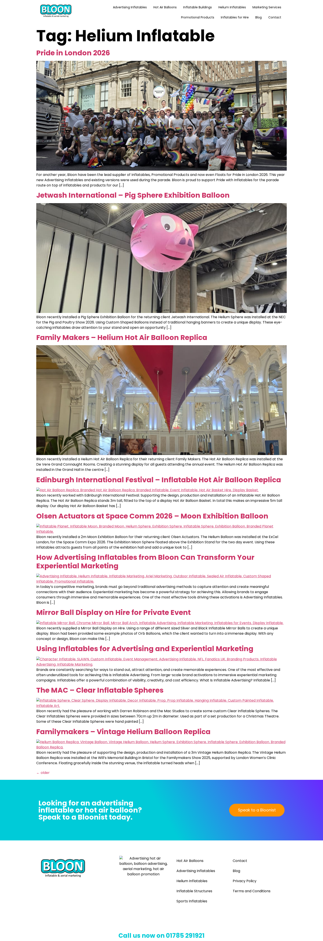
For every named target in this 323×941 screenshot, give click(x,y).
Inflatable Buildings (197, 7)
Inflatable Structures (194, 891)
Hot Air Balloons (165, 7)
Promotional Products (197, 17)
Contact (274, 17)
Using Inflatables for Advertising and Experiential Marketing (144, 649)
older (43, 772)
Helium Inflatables (232, 7)
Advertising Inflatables (130, 7)
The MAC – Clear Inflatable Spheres (99, 690)
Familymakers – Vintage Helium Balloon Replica (123, 732)
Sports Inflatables (191, 901)
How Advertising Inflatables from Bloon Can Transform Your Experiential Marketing (145, 561)
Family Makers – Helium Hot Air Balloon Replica (121, 337)
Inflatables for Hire (235, 17)
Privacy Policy (244, 880)
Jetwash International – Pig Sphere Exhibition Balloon (133, 195)
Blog (258, 17)
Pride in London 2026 (73, 53)
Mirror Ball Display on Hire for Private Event (113, 612)
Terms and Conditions (251, 891)
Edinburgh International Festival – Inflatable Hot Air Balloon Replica (158, 480)
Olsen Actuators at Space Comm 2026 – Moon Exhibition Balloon (152, 516)
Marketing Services (266, 7)
